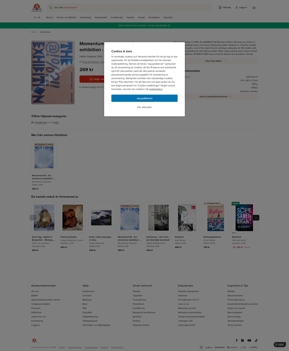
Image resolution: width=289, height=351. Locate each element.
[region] (144, 79)
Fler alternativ (144, 107)
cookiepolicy (156, 89)
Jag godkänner (145, 98)
